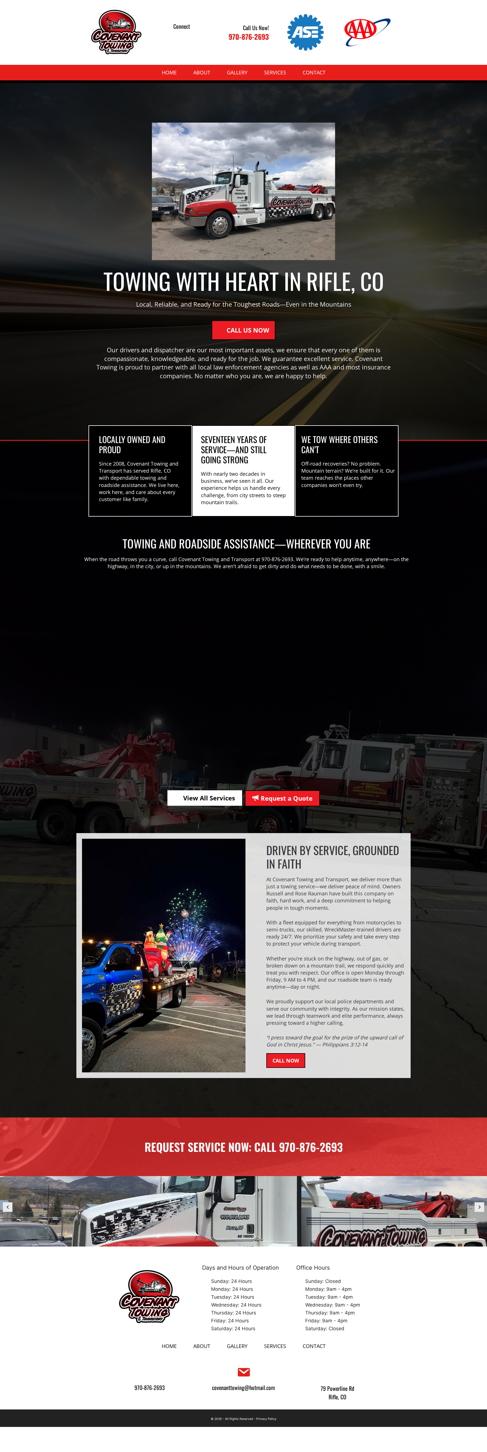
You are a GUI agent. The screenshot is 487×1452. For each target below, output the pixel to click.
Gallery (237, 72)
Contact (314, 72)
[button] (174, 36)
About (201, 72)
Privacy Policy (266, 1419)
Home (169, 72)
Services (275, 72)
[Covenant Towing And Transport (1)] (243, 1211)
